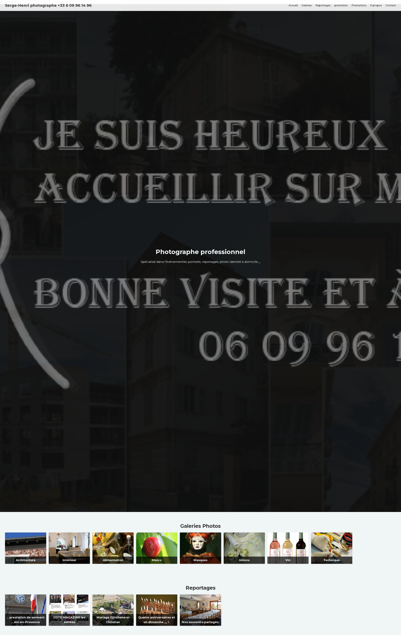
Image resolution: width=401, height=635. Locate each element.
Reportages (323, 5)
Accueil (293, 5)
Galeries (307, 5)
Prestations (359, 5)
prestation (341, 5)
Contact (391, 5)
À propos (376, 5)
